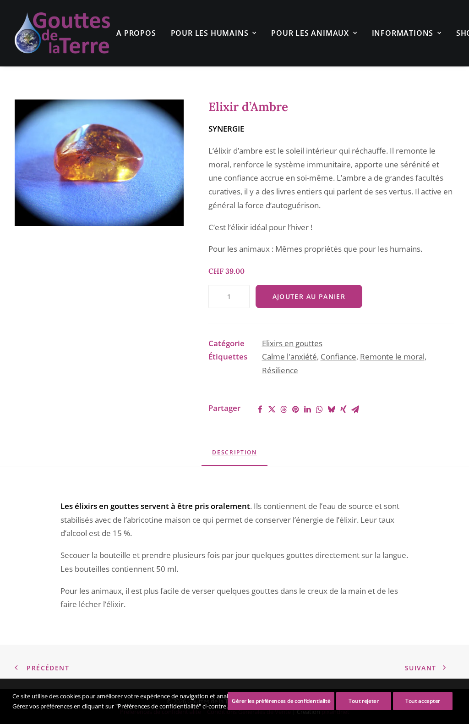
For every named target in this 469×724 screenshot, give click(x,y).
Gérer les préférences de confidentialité (281, 701)
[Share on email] (355, 409)
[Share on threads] (283, 409)
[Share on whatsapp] (319, 409)
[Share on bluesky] (331, 409)
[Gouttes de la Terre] (62, 33)
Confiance (338, 356)
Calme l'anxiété (289, 356)
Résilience (280, 370)
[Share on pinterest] (295, 409)
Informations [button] (403, 33)
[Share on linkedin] (307, 409)
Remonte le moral (392, 356)
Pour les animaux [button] (310, 33)
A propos (136, 33)
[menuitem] (136, 33)
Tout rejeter (363, 701)
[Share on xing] (343, 409)
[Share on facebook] (260, 409)
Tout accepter (422, 701)
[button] (99, 162)
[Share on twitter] (272, 409)
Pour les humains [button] (210, 33)
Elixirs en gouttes (292, 343)
